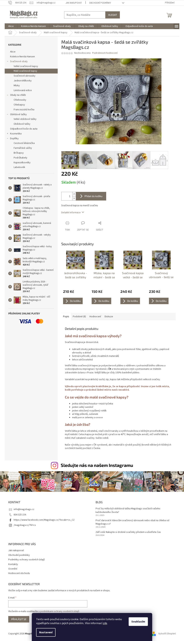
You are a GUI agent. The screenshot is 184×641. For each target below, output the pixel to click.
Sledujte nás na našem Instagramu (97, 465)
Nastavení (45, 632)
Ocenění (12, 569)
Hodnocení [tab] (95, 316)
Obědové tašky (18, 114)
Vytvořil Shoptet (167, 633)
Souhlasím (138, 622)
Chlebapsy (19, 105)
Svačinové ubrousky (24, 76)
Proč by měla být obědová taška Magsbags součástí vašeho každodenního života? (128, 510)
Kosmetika (16, 133)
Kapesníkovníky (22, 162)
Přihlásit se (18, 619)
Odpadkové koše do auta (23, 129)
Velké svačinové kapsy (26, 66)
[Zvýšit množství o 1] (74, 194)
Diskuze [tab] (109, 316)
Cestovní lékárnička (24, 143)
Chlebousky (20, 100)
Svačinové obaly (19, 61)
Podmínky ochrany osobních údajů (26, 559)
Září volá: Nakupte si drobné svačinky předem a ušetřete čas (128, 532)
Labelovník (19, 167)
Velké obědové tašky (25, 119)
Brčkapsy (19, 153)
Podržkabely (20, 158)
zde (105, 623)
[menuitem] (11, 26)
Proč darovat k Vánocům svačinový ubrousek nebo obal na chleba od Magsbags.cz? (132, 522)
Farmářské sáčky (23, 148)
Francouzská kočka (24, 109)
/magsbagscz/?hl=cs (25, 525)
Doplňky (14, 138)
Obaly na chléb (18, 95)
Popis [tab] (66, 316)
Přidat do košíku (93, 196)
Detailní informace (71, 212)
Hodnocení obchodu (19, 573)
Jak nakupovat (74, 2)
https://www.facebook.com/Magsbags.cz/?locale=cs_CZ (44, 520)
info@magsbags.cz (24, 509)
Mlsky (17, 85)
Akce (12, 52)
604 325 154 (20, 515)
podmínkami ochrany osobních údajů (59, 611)
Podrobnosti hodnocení (105, 53)
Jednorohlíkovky (23, 80)
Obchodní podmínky (100, 2)
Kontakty (13, 564)
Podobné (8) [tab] (79, 316)
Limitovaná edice (23, 90)
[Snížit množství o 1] (74, 198)
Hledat (112, 14)
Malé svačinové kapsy (25, 71)
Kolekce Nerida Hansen (22, 56)
